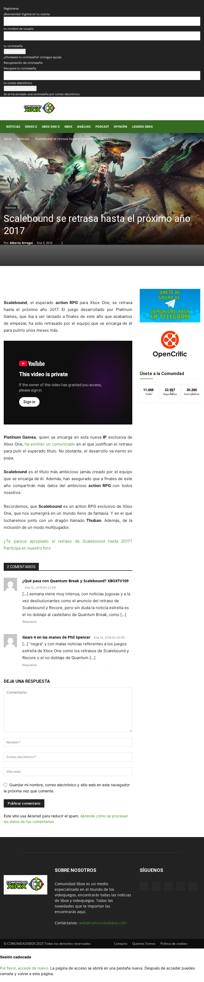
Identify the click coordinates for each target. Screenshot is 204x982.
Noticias (13, 126)
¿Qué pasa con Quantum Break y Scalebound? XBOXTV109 (75, 580)
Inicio (7, 138)
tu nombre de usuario (19, 29)
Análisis (84, 126)
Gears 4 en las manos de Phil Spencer (56, 637)
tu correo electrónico (18, 83)
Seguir (170, 388)
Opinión (120, 126)
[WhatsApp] (66, 284)
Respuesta (29, 621)
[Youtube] (193, 886)
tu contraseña (13, 46)
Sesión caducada (15, 957)
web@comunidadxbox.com (103, 922)
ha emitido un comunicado (50, 444)
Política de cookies (174, 943)
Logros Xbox (142, 126)
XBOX (68, 126)
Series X (31, 126)
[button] (194, 126)
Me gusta (148, 388)
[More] (90, 284)
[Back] (5, 3)
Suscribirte (192, 388)
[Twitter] (53, 284)
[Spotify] (168, 886)
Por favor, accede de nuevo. (24, 968)
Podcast (102, 126)
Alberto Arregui (21, 243)
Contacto (120, 943)
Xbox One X (51, 126)
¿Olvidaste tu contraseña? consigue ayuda (32, 57)
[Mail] (156, 886)
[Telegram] (78, 284)
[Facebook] (41, 284)
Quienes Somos (143, 943)
